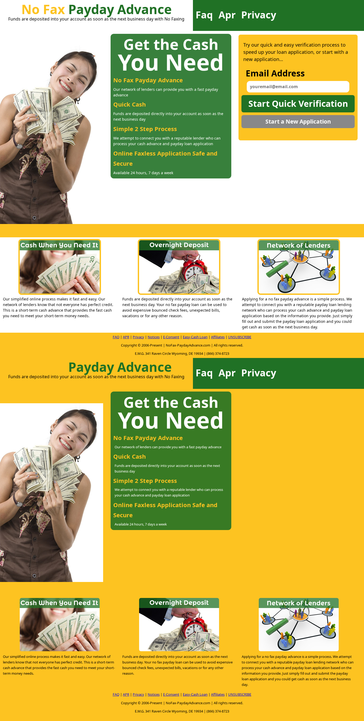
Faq (204, 15)
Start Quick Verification (298, 103)
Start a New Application (298, 121)
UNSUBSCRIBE (239, 337)
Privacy (258, 15)
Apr (227, 15)
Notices (154, 337)
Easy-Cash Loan (195, 337)
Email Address (275, 73)
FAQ (116, 337)
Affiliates (218, 337)
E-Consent (171, 337)
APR (126, 337)
